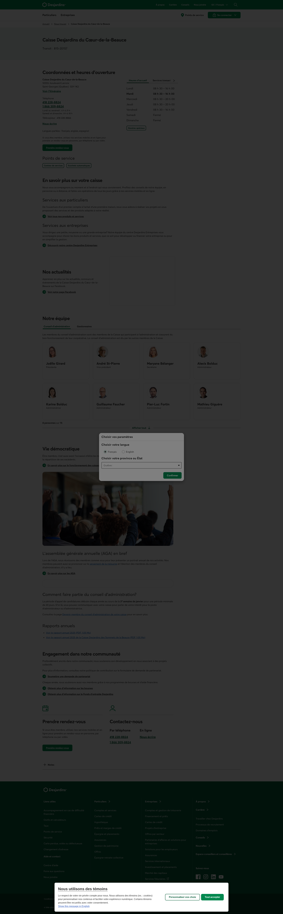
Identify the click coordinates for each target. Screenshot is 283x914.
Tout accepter (212, 897)
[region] (141, 897)
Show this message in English (74, 906)
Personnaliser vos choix (182, 897)
